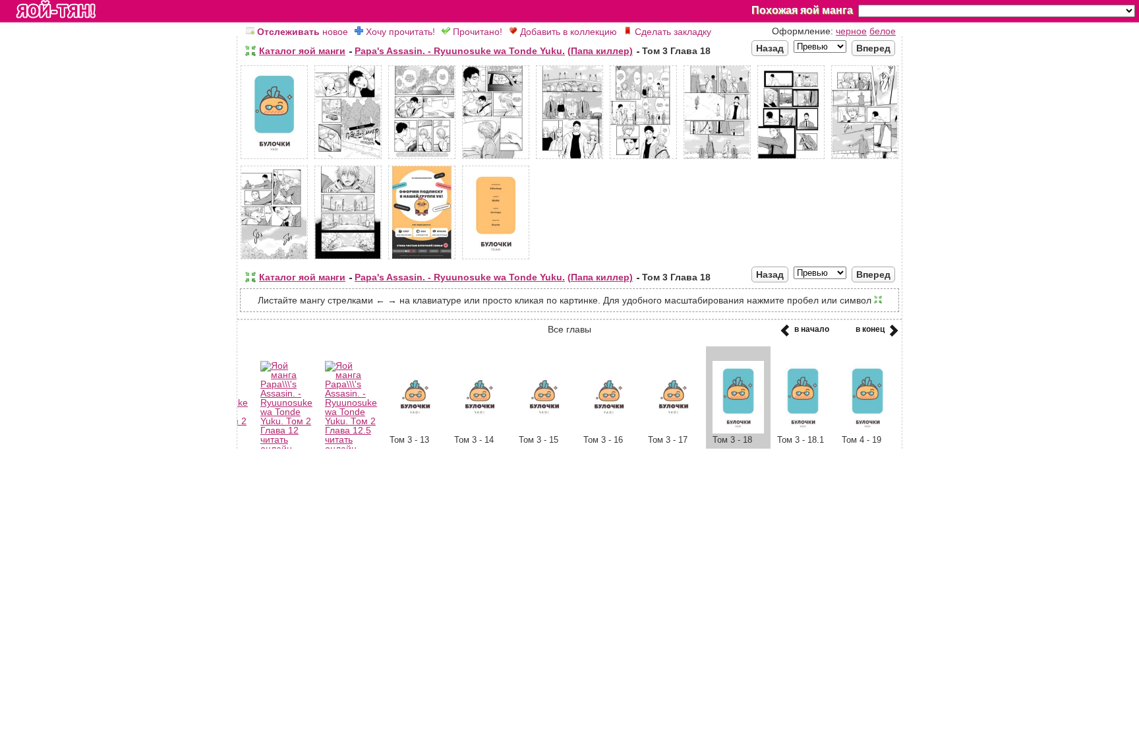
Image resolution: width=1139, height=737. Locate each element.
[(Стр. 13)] (496, 259)
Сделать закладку (671, 31)
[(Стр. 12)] (422, 259)
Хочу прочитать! (399, 31)
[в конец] (891, 334)
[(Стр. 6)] (643, 159)
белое (882, 31)
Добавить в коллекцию (567, 31)
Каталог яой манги (302, 51)
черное (851, 31)
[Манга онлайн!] (56, 10)
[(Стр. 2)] (348, 159)
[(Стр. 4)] (496, 159)
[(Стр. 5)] (569, 159)
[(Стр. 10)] (274, 259)
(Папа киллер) (600, 51)
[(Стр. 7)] (717, 159)
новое (302, 31)
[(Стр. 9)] (865, 159)
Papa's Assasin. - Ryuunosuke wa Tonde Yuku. (460, 51)
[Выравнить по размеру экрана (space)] (250, 51)
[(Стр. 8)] (791, 159)
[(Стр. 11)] (348, 259)
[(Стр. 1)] (274, 159)
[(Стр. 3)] (422, 159)
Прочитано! (476, 31)
